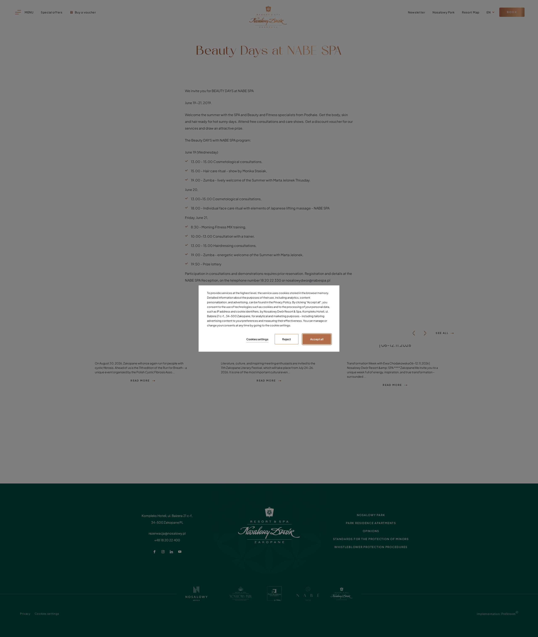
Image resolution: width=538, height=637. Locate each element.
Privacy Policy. (282, 302)
